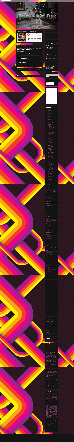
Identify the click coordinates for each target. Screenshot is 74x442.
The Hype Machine (49, 328)
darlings (55, 409)
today (52, 405)
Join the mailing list (52, 62)
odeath (56, 416)
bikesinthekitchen (54, 408)
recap (49, 395)
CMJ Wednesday (51, 152)
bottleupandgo (48, 409)
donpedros (52, 404)
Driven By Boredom (49, 321)
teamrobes (55, 401)
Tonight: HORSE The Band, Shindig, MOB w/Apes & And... (51, 127)
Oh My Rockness (49, 330)
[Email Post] (28, 59)
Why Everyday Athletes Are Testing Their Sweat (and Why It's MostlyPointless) (51, 379)
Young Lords (48, 276)
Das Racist (48, 210)
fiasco (52, 418)
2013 (48, 110)
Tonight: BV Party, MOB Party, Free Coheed (51, 146)
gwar (56, 418)
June (49, 176)
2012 (48, 111)
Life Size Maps (48, 234)
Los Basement (48, 236)
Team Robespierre (49, 261)
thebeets (55, 407)
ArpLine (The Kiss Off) (50, 195)
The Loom (48, 267)
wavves (56, 423)
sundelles (47, 405)
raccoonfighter (48, 400)
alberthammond (54, 425)
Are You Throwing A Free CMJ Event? (51, 159)
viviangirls (47, 413)
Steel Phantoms (49, 258)
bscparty (48, 399)
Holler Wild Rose (49, 230)
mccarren (52, 421)
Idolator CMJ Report (50, 143)
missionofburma (54, 426)
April (49, 179)
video (51, 393)
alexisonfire (48, 414)
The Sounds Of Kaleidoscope (51, 269)
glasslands (55, 402)
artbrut (56, 419)
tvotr (54, 418)
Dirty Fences (48, 216)
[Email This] (21, 58)
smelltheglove (51, 406)
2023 (48, 108)
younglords (51, 424)
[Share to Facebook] (25, 58)
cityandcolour (48, 420)
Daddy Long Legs (49, 207)
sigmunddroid (48, 402)
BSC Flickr (48, 319)
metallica (47, 412)
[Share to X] (24, 58)
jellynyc (55, 405)
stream (47, 397)
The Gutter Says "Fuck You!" (51, 137)
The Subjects (48, 271)
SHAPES (47, 250)
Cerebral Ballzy (48, 203)
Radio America (48, 243)
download (48, 398)
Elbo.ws (47, 326)
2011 (48, 113)
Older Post (40, 69)
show (55, 393)
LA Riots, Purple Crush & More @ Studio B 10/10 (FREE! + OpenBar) (29, 48)
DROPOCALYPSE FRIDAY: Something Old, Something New (51, 361)
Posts (48, 82)
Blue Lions (48, 199)
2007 (48, 119)
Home (30, 69)
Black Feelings (48, 197)
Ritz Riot (47, 245)
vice (56, 403)
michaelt (55, 406)
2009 (48, 116)
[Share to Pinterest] (26, 58)
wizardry (47, 423)
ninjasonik (52, 399)
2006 (48, 186)
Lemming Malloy (49, 232)
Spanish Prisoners (49, 254)
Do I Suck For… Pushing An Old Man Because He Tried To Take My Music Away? (51, 346)
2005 (48, 187)
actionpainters (48, 425)
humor (52, 396)
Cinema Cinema (49, 205)
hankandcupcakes (49, 415)
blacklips (47, 401)
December (50, 121)
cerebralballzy (54, 397)
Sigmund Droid (48, 252)
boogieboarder (54, 414)
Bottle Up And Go (49, 201)
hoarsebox (47, 426)
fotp (50, 423)
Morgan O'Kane (49, 238)
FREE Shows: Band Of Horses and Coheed (51, 149)
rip (56, 404)
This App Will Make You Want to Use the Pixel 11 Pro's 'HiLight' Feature (51, 383)
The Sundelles (48, 273)
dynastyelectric (48, 418)
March (49, 181)
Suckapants (48, 334)
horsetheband (48, 419)
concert (47, 404)
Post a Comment (21, 64)
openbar (53, 395)
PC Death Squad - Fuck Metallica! (51, 139)
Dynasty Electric (49, 218)
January (49, 184)
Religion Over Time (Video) (50, 157)
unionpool (47, 408)
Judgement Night (51, 141)
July (49, 174)
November (50, 122)
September (50, 171)
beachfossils (55, 417)
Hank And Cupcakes (49, 228)
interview (50, 417)
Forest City (48, 225)
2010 (48, 115)
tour (52, 398)
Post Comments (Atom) (32, 73)
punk (56, 395)
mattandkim (55, 410)
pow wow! (47, 240)
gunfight (53, 403)
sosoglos (51, 401)
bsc (56, 396)
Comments (49, 84)
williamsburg (55, 413)
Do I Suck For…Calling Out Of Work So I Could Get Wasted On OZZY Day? (51, 365)
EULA (47, 223)
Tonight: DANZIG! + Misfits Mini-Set (51, 133)
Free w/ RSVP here (29, 54)
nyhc (53, 423)
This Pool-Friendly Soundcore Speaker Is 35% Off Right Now (51, 372)
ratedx (47, 407)
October (49, 124)
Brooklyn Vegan (49, 323)
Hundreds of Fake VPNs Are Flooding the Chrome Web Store (51, 375)
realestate (47, 422)
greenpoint (55, 411)
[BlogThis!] (23, 58)
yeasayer (47, 424)
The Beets (48, 263)
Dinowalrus (48, 214)
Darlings (47, 209)
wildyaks (48, 396)
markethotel (48, 421)
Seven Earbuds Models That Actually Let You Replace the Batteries (51, 386)
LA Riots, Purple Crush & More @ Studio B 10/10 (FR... (51, 168)
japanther (47, 410)
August (49, 173)
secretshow (52, 412)
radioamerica (54, 400)
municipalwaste (48, 416)
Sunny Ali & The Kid (49, 259)
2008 (48, 118)
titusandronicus (54, 422)
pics (56, 399)
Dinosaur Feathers (49, 212)
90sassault (55, 424)
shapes (47, 406)
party (47, 395)
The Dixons (48, 265)
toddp (56, 412)
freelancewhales (49, 411)
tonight (48, 393)
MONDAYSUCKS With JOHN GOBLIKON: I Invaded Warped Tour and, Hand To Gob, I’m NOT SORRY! (51, 357)
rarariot (56, 421)
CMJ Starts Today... (50, 154)
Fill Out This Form (49, 48)
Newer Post (19, 69)
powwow (47, 417)
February (50, 182)
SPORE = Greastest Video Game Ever (50, 164)
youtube (55, 398)
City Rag (47, 332)
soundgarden (51, 407)
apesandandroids (49, 403)
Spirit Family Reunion (50, 256)
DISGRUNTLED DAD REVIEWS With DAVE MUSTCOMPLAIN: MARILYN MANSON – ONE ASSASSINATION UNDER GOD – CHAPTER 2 (51, 351)
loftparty (55, 420)
